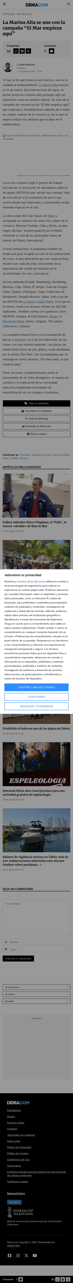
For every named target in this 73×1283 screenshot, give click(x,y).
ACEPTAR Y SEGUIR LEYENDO (36, 687)
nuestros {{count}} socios (31, 581)
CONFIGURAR (36, 696)
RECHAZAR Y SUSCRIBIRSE (36, 706)
